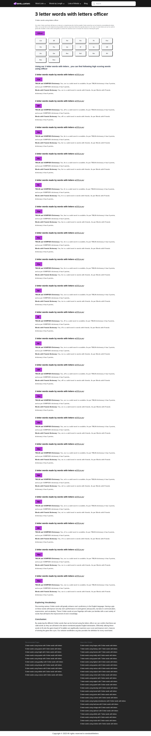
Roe (54, 60)
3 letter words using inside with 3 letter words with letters (98, 720)
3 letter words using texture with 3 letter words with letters (43, 645)
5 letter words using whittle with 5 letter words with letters (43, 671)
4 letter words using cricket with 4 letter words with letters (98, 675)
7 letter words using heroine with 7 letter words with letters (98, 652)
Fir (94, 40)
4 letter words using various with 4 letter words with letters (98, 668)
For (41, 47)
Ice (67, 47)
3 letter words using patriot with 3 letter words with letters (98, 678)
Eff (54, 40)
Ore (54, 53)
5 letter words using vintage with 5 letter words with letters (98, 707)
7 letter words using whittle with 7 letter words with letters (98, 714)
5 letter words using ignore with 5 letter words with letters (43, 649)
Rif (107, 53)
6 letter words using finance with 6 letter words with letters (43, 668)
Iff (80, 47)
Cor (41, 40)
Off (107, 47)
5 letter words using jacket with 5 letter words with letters (98, 694)
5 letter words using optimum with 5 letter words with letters (99, 711)
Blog (86, 3)
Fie (80, 40)
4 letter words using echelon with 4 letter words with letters (99, 724)
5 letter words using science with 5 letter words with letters (44, 675)
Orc (41, 53)
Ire (94, 47)
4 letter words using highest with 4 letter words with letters (98, 662)
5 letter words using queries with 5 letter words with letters (98, 665)
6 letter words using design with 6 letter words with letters (43, 665)
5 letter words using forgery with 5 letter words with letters (98, 645)
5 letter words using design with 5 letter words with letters (43, 658)
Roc (40, 60)
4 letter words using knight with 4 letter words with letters (43, 652)
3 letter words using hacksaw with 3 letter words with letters (99, 704)
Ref (80, 53)
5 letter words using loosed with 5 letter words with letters (98, 691)
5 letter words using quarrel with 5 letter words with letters (98, 684)
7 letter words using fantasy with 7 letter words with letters (98, 649)
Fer (67, 40)
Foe (107, 40)
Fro (54, 47)
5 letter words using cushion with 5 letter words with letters (99, 698)
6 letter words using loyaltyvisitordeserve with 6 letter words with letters (103, 701)
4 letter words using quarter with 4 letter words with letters (43, 655)
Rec (67, 53)
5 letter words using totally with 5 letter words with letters (98, 655)
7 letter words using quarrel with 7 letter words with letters (98, 658)
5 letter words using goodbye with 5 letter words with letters (44, 662)
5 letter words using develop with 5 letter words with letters (99, 688)
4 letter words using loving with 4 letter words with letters (98, 717)
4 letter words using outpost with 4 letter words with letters (98, 671)
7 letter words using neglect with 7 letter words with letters (98, 681)
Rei (94, 53)
